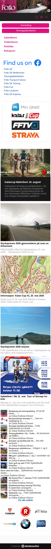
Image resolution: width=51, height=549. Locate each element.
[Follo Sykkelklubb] (25, 6)
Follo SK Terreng (12, 83)
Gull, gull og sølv (17, 463)
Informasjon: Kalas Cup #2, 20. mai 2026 (22, 295)
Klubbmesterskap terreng (21, 485)
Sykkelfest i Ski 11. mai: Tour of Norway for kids (24, 397)
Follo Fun (8, 87)
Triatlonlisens (11, 42)
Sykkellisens (10, 37)
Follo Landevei (11, 90)
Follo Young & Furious (15, 80)
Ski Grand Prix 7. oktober (20, 478)
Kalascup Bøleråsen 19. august (23, 182)
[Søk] (36, 16)
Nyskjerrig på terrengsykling (22, 411)
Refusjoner (9, 51)
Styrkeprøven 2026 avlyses (15, 346)
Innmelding (26, 25)
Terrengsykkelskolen (26, 30)
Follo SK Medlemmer (14, 73)
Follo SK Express (12, 94)
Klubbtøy (8, 46)
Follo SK (8, 69)
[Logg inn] (41, 16)
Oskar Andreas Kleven (22, 416)
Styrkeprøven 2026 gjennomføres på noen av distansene (25, 244)
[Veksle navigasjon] (46, 16)
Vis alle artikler (25, 500)
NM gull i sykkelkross (19, 456)
